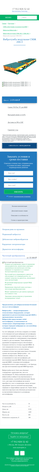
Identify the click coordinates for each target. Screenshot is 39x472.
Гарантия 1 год (13, 130)
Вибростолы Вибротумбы (10, 30)
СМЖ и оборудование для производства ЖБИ (15, 27)
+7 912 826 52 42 (19, 442)
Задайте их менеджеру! (19, 437)
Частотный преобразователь (13, 256)
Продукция (11, 23)
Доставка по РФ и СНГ (15, 122)
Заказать (18, 192)
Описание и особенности (19, 215)
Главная (4, 23)
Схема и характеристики (19, 220)
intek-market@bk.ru (19, 447)
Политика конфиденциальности (19, 461)
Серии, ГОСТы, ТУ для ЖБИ (17, 107)
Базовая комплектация (19, 206)
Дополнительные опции (20, 211)
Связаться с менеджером (19, 145)
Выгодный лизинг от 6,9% (17, 115)
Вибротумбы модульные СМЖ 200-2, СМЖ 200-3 (16, 33)
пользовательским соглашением (22, 196)
